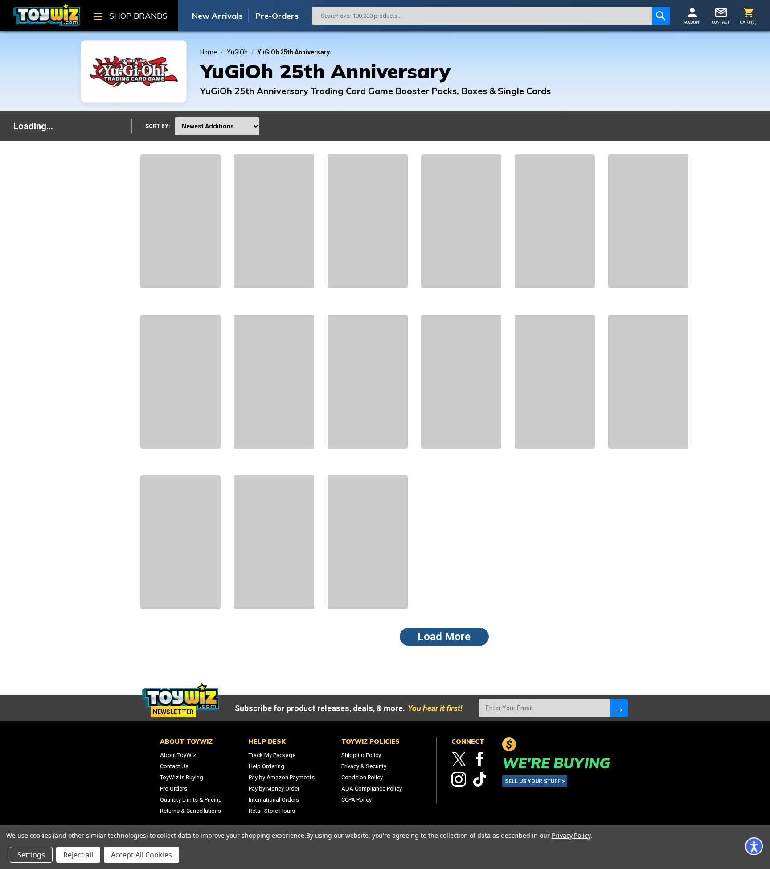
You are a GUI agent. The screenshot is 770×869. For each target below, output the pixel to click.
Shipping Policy (361, 755)
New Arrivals (217, 16)
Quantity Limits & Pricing (191, 799)
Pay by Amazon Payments (282, 777)
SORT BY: (157, 126)
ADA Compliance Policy (371, 788)
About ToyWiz (178, 755)
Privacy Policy (571, 835)
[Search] (661, 16)
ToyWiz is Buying (181, 777)
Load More (444, 636)
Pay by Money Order (274, 788)
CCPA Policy (356, 799)
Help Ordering (266, 766)
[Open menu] (98, 17)
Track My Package (272, 755)
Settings (31, 855)
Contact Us (174, 766)
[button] (754, 846)
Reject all (78, 855)
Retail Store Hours (272, 810)
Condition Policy (362, 777)
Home (208, 52)
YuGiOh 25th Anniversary (294, 52)
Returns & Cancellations (190, 810)
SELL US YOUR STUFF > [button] (535, 781)
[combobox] (482, 16)
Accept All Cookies (141, 855)
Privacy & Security (363, 766)
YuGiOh (237, 52)
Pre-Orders (277, 16)
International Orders (274, 799)
